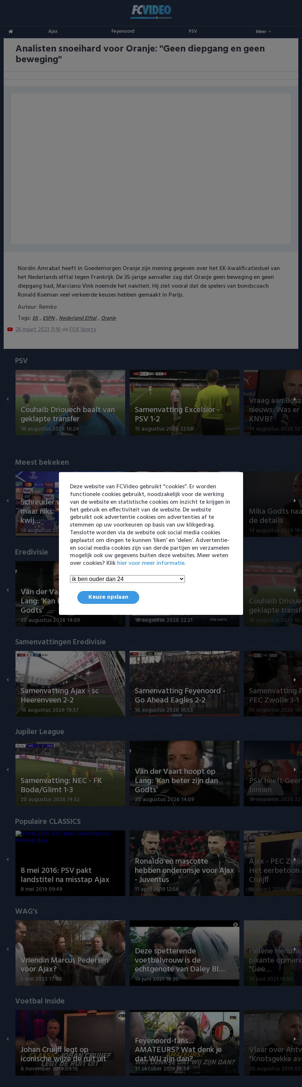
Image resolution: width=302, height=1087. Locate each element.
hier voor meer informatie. (151, 563)
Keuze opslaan (108, 597)
